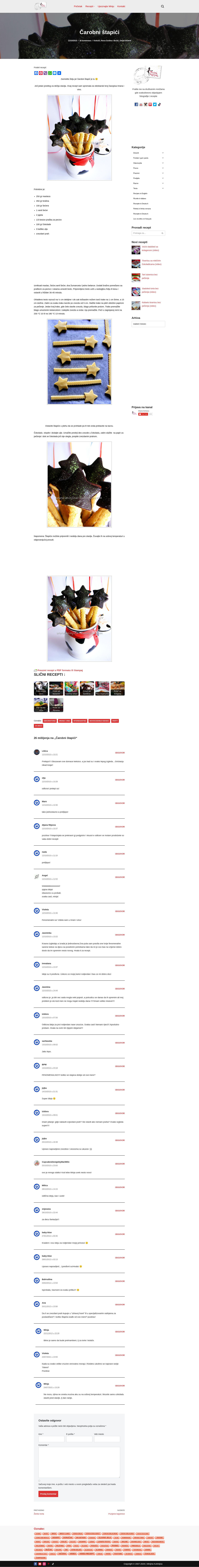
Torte (127, 1550)
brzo (54, 1534)
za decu (38, 726)
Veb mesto (99, 1434)
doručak (67, 1538)
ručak (49, 1550)
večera (62, 1554)
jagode (160, 1538)
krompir (82, 1542)
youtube (118, 1554)
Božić (46, 1533)
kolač (64, 1542)
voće (108, 1554)
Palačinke (40, 1546)
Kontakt (121, 6)
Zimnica (138, 1554)
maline (125, 1542)
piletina (60, 1546)
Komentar (43, 1445)
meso (146, 1542)
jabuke (150, 1537)
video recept (87, 1554)
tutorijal (137, 1550)
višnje (100, 1554)
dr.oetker (81, 1538)
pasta (50, 1546)
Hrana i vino (64, 721)
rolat (156, 1545)
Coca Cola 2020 (142, 1533)
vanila (52, 1554)
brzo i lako (64, 1534)
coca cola (77, 1534)
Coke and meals (42, 1538)
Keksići (97, 41)
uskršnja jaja (41, 1554)
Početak (78, 6)
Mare (44, 801)
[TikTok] (53, 1564)
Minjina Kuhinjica (154, 1564)
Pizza (76, 1545)
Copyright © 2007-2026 (134, 1564)
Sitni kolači (76, 1550)
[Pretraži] (162, 6)
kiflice (46, 1541)
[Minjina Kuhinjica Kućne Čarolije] (41, 6)
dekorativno (50, 721)
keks (38, 1542)
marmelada (136, 1541)
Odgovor (120, 753)
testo (118, 1550)
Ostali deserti (125, 41)
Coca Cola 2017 (93, 1534)
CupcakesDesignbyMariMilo (55, 1162)
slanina (99, 1550)
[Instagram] (44, 1564)
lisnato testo (104, 1542)
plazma (84, 1545)
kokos (55, 1541)
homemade (126, 1537)
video (73, 1554)
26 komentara (85, 41)
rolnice (39, 1550)
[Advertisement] (79, 260)
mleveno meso (157, 1542)
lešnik (91, 1541)
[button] (94, 6)
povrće (125, 1546)
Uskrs (147, 1550)
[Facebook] (35, 1564)
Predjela (136, 1546)
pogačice (104, 1545)
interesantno (79, 721)
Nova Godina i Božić (110, 41)
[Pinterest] (48, 1564)
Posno (115, 1546)
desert (56, 1538)
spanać (109, 1550)
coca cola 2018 (110, 1534)
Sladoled (88, 1550)
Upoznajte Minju (106, 6)
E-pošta (70, 1434)
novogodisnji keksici (99, 721)
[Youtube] (39, 1564)
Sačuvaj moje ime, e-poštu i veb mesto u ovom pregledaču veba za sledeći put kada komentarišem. (77, 1486)
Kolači (72, 1541)
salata (58, 1550)
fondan (92, 1537)
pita (69, 1546)
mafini (116, 1541)
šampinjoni (40, 1558)
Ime (40, 1434)
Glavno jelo (105, 1538)
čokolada (149, 1554)
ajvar (38, 1533)
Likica (45, 751)
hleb (116, 1537)
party (115, 721)
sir (66, 1550)
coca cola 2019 (127, 1534)
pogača (94, 1546)
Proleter (146, 1545)
